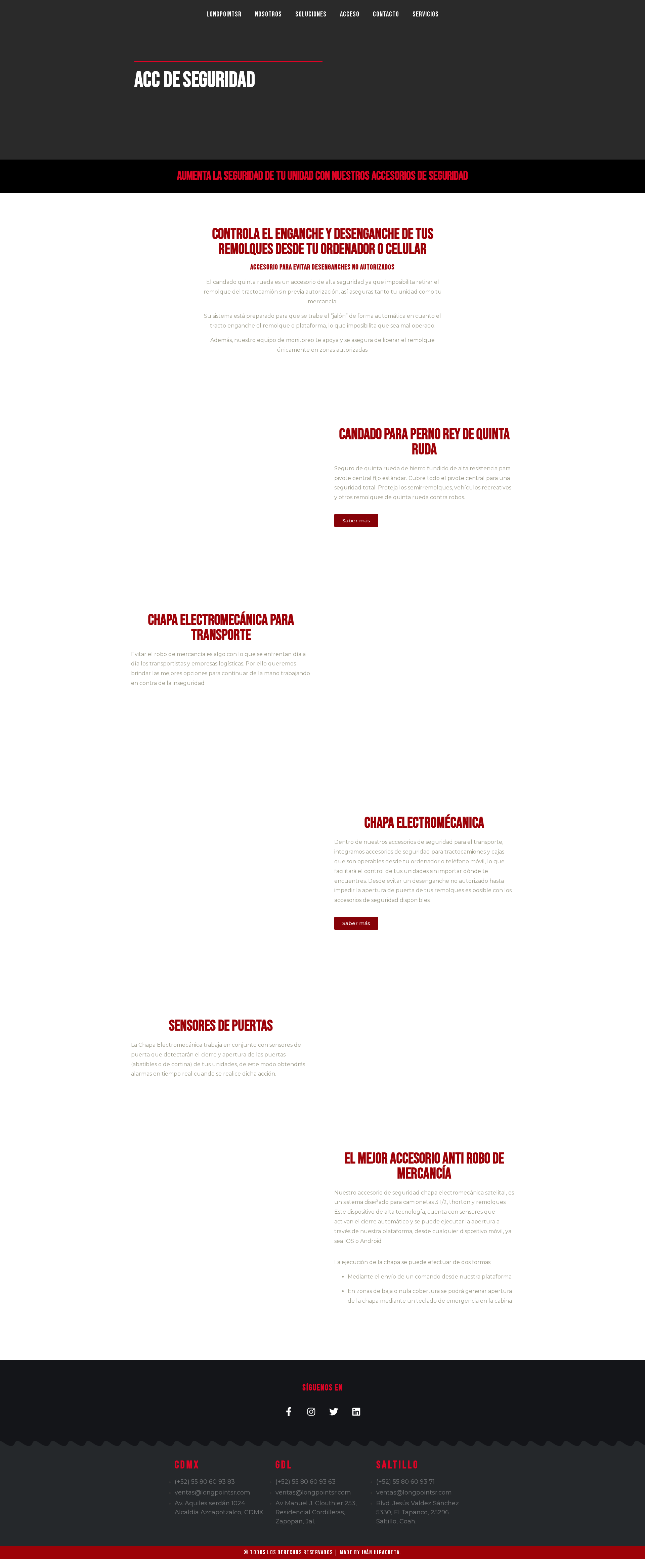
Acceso (349, 14)
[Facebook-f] (288, 1411)
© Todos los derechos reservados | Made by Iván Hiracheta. (322, 1552)
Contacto (386, 14)
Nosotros (268, 14)
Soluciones (311, 14)
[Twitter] (333, 1411)
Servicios (426, 14)
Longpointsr (224, 14)
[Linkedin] (356, 1411)
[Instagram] (311, 1411)
